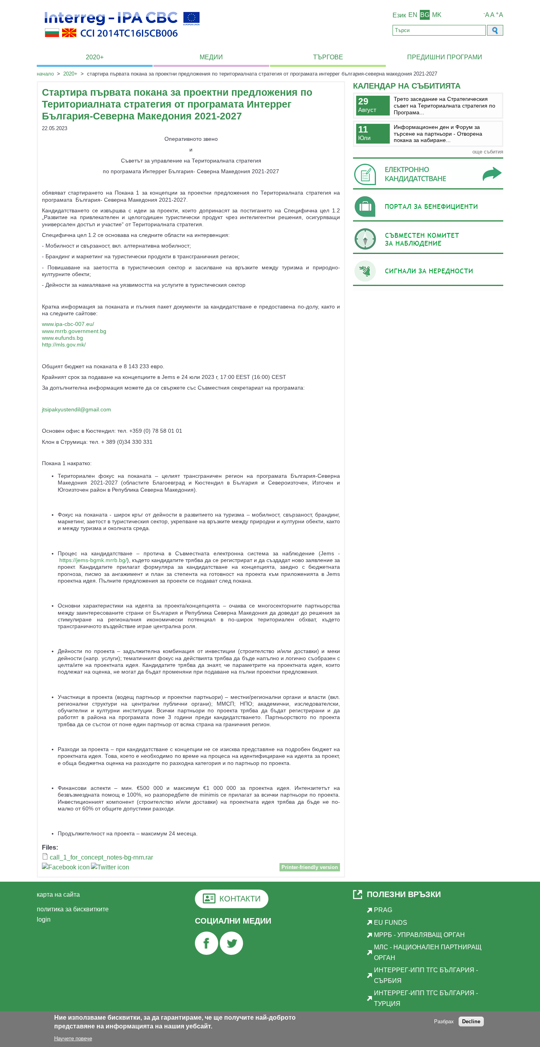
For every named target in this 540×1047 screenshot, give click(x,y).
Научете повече (73, 1038)
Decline (471, 1022)
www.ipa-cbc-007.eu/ (68, 324)
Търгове (328, 57)
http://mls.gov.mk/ (64, 344)
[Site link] (428, 189)
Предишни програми (444, 57)
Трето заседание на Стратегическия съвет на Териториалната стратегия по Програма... (444, 105)
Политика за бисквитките (73, 909)
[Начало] (122, 41)
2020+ (95, 57)
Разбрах (444, 1022)
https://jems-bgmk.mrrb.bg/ (93, 560)
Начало (45, 74)
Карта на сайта (58, 894)
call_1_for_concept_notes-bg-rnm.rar (101, 857)
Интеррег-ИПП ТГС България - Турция (426, 998)
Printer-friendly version (309, 867)
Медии (211, 57)
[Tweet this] (110, 868)
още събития (487, 152)
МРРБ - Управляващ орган (419, 935)
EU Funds (390, 922)
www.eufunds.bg (62, 338)
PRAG (383, 910)
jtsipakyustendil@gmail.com (76, 409)
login (44, 919)
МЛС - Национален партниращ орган (427, 952)
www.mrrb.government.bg (74, 331)
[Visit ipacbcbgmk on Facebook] (66, 868)
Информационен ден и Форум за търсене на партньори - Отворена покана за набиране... (438, 133)
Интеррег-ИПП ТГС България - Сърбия (426, 975)
